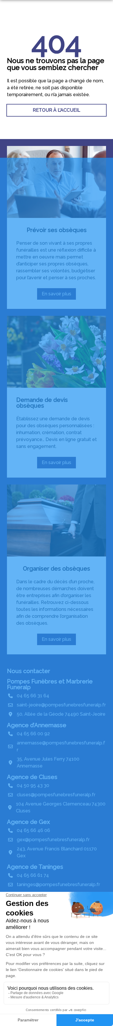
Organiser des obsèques (56, 568)
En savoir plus (59, 295)
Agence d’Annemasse (36, 725)
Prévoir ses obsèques (57, 230)
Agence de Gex (28, 821)
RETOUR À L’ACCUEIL (56, 110)
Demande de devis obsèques (42, 403)
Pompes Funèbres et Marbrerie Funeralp (50, 684)
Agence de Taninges (35, 866)
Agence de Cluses (32, 777)
